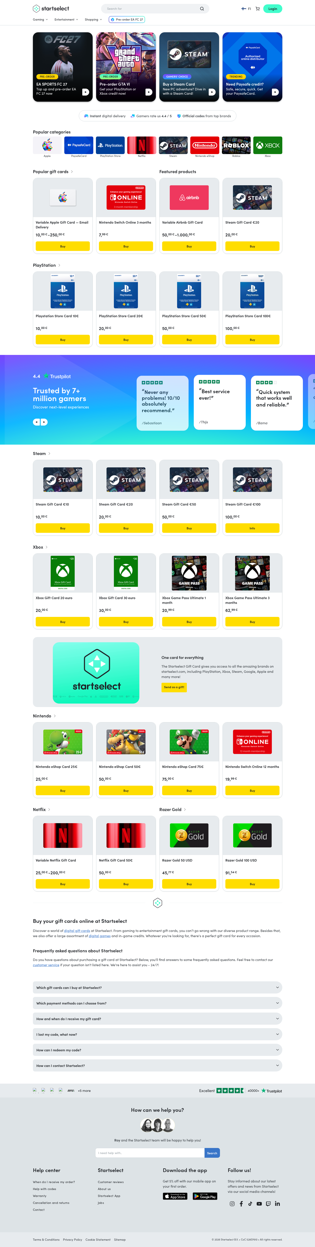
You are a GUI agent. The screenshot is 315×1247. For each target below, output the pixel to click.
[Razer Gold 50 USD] (189, 835)
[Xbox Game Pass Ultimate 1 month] (189, 573)
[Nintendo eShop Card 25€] (62, 742)
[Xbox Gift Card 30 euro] (126, 573)
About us (104, 1189)
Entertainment (64, 19)
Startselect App (109, 1196)
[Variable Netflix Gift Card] (62, 835)
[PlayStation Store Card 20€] (126, 291)
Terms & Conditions (46, 1239)
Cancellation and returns (51, 1203)
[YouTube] (259, 1203)
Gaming (38, 19)
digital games (100, 935)
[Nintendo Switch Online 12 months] (252, 742)
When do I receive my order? (54, 1182)
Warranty (40, 1196)
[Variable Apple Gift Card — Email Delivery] (62, 197)
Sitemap (120, 1239)
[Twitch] (268, 1203)
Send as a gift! (174, 687)
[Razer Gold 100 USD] (252, 835)
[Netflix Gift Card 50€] (126, 835)
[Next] (44, 422)
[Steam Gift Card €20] (252, 197)
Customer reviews (111, 1182)
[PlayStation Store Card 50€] (189, 291)
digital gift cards (77, 930)
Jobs (101, 1203)
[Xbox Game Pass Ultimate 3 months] (252, 573)
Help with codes (44, 1189)
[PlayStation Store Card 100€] (252, 291)
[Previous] (36, 422)
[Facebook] (241, 1203)
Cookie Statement (98, 1239)
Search (212, 1153)
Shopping (91, 19)
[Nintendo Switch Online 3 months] (126, 197)
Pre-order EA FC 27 (129, 19)
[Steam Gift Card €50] (189, 479)
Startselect (110, 1169)
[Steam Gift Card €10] (62, 479)
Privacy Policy (72, 1239)
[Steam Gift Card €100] (252, 479)
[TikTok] (250, 1203)
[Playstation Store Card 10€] (62, 291)
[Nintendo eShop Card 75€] (189, 742)
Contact (39, 1210)
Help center (46, 1169)
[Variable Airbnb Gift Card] (189, 197)
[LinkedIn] (277, 1203)
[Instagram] (232, 1203)
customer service (46, 964)
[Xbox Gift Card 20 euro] (63, 573)
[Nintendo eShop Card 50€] (126, 742)
